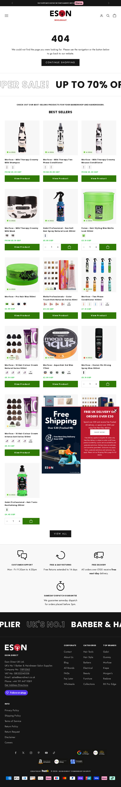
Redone (107, 678)
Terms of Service (13, 721)
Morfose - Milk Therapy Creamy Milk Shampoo (21, 161)
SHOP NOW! (99, 432)
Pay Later (68, 678)
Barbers (87, 662)
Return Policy (11, 726)
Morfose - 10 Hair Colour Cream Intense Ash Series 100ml (21, 435)
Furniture (87, 678)
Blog (66, 662)
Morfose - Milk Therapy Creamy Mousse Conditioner (98, 161)
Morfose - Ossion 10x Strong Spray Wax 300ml (96, 366)
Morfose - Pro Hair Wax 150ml (20, 296)
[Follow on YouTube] (46, 752)
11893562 (25, 669)
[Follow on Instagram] (31, 752)
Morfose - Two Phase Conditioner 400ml (92, 298)
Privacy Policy (12, 710)
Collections (89, 684)
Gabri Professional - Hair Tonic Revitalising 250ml (21, 503)
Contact (68, 651)
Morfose (107, 662)
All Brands (69, 668)
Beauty (86, 673)
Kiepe (106, 668)
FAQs (67, 673)
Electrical (88, 668)
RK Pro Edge (109, 684)
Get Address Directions (16, 685)
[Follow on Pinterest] (38, 752)
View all (60, 533)
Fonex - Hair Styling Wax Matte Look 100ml (97, 229)
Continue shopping (60, 62)
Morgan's (107, 673)
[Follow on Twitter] (23, 752)
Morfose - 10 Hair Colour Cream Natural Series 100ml (21, 366)
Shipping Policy (13, 715)
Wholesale (69, 684)
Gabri (106, 651)
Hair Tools (88, 651)
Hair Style (88, 657)
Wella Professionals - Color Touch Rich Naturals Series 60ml (60, 298)
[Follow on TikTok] (54, 752)
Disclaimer (10, 737)
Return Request (12, 731)
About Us (68, 657)
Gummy (107, 657)
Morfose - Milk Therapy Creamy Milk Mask (21, 229)
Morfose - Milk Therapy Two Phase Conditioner (57, 161)
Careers (8, 742)
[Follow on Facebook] (15, 752)
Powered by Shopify (81, 771)
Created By (35, 771)
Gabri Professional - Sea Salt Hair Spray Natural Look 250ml (59, 229)
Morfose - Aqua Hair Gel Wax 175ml (58, 366)
